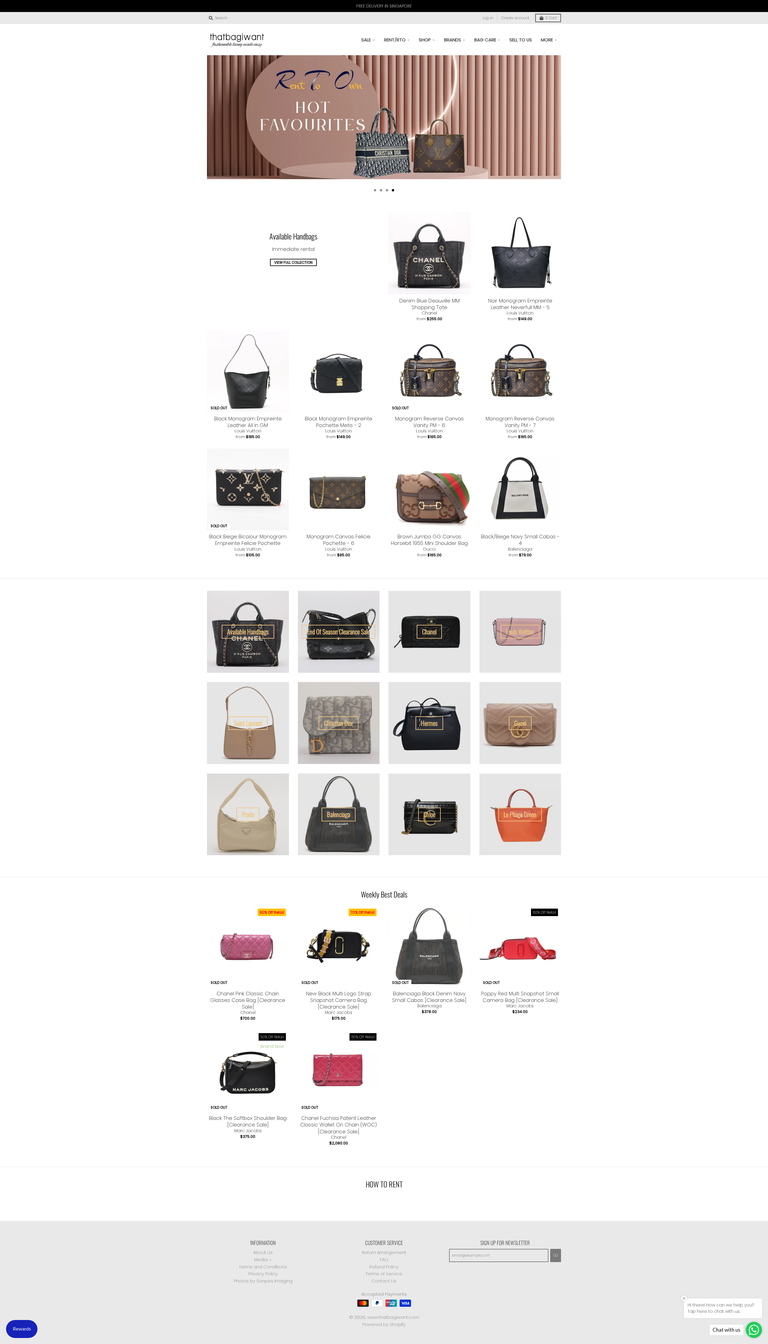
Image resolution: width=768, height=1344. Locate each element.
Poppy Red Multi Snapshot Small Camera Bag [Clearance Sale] (520, 997)
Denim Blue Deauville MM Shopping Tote (429, 304)
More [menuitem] (547, 40)
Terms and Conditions (263, 1267)
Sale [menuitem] (366, 40)
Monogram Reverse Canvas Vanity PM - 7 (520, 422)
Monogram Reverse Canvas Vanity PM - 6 (429, 422)
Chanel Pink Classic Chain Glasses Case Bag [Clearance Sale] (247, 1000)
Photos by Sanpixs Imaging (263, 1281)
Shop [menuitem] (425, 40)
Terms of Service (384, 1273)
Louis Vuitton (520, 313)
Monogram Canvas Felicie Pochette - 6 (338, 540)
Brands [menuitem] (452, 40)
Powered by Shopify (384, 1324)
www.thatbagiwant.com (393, 1317)
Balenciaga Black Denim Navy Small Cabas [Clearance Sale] (429, 997)
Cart (551, 17)
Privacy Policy (263, 1273)
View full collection (293, 262)
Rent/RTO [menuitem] (395, 40)
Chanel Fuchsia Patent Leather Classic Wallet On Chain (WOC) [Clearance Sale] (338, 1124)
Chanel (429, 313)
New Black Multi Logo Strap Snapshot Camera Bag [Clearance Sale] (338, 1000)
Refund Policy (383, 1267)
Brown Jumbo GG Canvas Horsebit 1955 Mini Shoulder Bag (429, 540)
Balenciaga (520, 549)
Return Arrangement (384, 1252)
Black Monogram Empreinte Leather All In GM (248, 422)
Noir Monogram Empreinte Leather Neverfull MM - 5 (520, 304)
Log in (488, 17)
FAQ (384, 1259)
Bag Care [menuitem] (485, 40)
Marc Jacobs (338, 1012)
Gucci (429, 549)
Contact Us (383, 1281)
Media (261, 1259)
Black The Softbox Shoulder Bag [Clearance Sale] (247, 1121)
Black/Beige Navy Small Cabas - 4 (520, 540)
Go (555, 1255)
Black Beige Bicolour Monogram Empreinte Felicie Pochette (247, 540)
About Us (263, 1252)
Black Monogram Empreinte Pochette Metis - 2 (338, 422)
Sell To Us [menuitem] (520, 40)
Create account (515, 17)
